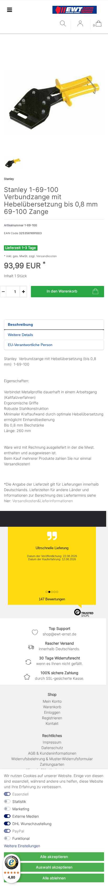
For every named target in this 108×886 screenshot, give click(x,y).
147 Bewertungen (52, 599)
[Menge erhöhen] (23, 291)
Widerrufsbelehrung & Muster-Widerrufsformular (52, 758)
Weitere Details (20, 335)
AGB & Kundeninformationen (52, 753)
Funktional (21, 838)
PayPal (18, 831)
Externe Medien (25, 816)
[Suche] (64, 24)
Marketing (20, 809)
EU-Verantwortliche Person (30, 345)
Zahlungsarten (52, 764)
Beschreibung (20, 324)
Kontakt (52, 723)
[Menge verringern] (3, 291)
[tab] (54, 324)
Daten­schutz (52, 747)
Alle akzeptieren (54, 856)
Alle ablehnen (54, 878)
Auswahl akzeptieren (54, 867)
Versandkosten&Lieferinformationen (42, 501)
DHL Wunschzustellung (31, 823)
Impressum (52, 742)
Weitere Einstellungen (22, 846)
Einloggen (52, 712)
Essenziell (20, 794)
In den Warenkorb (62, 291)
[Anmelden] (81, 25)
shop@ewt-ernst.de (59, 634)
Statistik (19, 801)
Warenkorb (52, 707)
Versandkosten (46, 256)
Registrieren (52, 718)
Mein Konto (52, 701)
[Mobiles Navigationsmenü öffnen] (9, 10)
